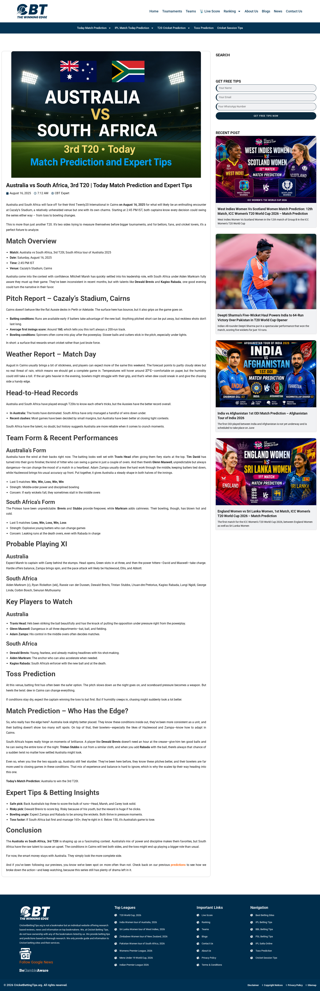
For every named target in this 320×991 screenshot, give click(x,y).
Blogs (266, 11)
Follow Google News (36, 962)
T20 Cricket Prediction (171, 28)
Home (154, 11)
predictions (178, 865)
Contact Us (294, 11)
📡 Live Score (210, 11)
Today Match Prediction (91, 28)
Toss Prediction (204, 28)
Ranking (230, 11)
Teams (191, 11)
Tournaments (172, 11)
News (278, 11)
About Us (251, 11)
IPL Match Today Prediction (132, 28)
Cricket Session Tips (230, 28)
